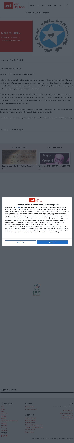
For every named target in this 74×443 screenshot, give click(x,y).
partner (18, 207)
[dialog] (37, 221)
